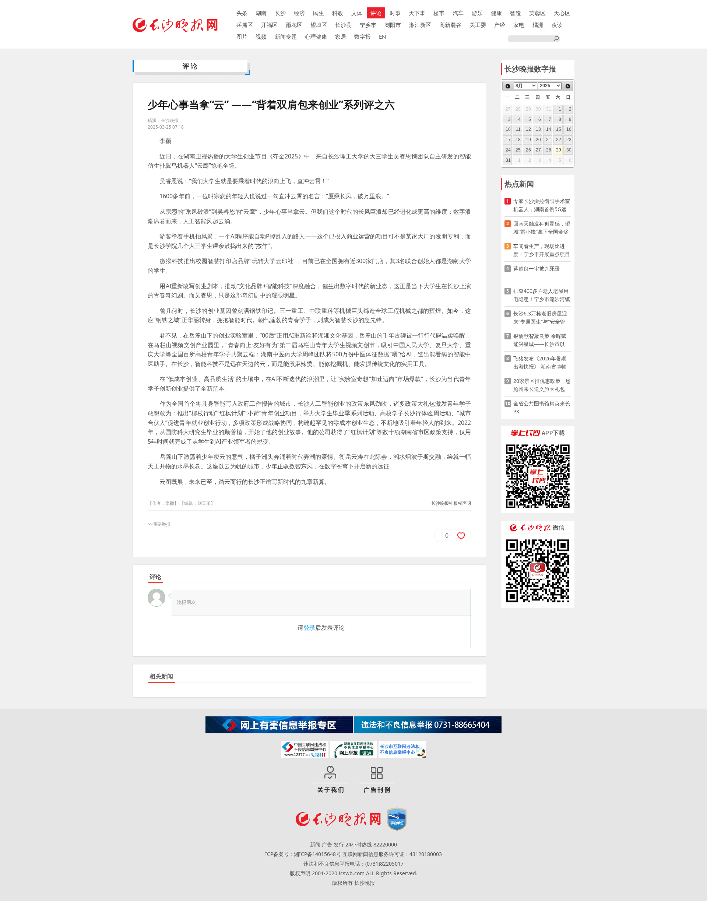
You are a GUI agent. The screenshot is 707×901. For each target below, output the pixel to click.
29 (558, 150)
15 (558, 129)
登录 (309, 628)
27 (538, 150)
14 (548, 129)
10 (508, 129)
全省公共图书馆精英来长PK (541, 407)
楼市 (438, 13)
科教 (337, 13)
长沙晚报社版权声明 (451, 503)
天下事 (417, 13)
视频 (261, 36)
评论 (375, 13)
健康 (496, 13)
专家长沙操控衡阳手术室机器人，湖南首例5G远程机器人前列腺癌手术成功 (541, 205)
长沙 (280, 13)
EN (382, 36)
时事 (395, 13)
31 (508, 160)
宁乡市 (368, 24)
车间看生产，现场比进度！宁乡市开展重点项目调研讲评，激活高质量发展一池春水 (541, 250)
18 (518, 139)
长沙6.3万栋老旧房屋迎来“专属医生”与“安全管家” (540, 318)
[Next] (567, 86)
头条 (241, 13)
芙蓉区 (537, 13)
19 (528, 139)
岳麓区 (244, 24)
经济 (299, 13)
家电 (518, 24)
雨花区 (294, 24)
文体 (356, 13)
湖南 (261, 13)
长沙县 (343, 24)
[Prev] (507, 86)
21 (548, 139)
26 (528, 150)
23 (568, 139)
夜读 (557, 24)
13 (538, 129)
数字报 (362, 36)
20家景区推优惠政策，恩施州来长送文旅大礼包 (542, 384)
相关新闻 (161, 676)
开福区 (269, 24)
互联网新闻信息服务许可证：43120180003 (392, 854)
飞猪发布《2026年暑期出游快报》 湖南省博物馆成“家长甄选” (539, 363)
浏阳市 (392, 24)
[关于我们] (330, 779)
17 (508, 139)
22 (558, 139)
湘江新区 (420, 24)
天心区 (562, 13)
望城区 (318, 24)
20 (538, 139)
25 (518, 150)
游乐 (477, 13)
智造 (515, 13)
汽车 (458, 13)
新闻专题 (286, 36)
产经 (499, 24)
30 (568, 150)
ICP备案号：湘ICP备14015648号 (303, 854)
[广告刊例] (376, 779)
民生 (318, 13)
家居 (340, 36)
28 (548, 150)
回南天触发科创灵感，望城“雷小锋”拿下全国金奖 (541, 227)
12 (528, 129)
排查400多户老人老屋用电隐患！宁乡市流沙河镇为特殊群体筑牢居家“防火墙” (541, 295)
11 (518, 129)
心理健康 (316, 36)
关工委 (477, 24)
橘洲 (538, 24)
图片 (241, 36)
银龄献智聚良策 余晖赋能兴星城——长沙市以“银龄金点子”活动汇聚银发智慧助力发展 (541, 340)
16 (568, 129)
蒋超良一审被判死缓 (536, 268)
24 (508, 150)
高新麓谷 (450, 24)
